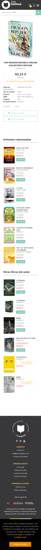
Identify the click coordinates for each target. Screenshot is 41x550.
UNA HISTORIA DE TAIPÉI (25, 338)
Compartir (7, 106)
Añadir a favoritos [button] (17, 113)
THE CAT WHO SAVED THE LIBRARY (24, 249)
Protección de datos (20, 476)
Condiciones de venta (20, 473)
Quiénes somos (21, 487)
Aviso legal (20, 467)
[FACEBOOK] (16, 440)
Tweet (16, 106)
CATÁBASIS (20, 301)
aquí (20, 534)
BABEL (18, 318)
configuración (20, 537)
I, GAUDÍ (19, 188)
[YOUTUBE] (24, 440)
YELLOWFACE (21, 357)
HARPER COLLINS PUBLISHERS (17, 88)
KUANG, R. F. (20, 68)
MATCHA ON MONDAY (24, 168)
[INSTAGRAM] (20, 440)
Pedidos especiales (20, 490)
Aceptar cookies (20, 544)
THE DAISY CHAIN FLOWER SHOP (23, 209)
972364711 (20, 450)
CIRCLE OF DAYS (22, 148)
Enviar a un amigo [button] (17, 119)
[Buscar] (38, 12)
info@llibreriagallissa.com (20, 454)
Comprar (20, 160)
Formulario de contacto (20, 457)
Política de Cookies (20, 470)
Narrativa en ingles (24, 94)
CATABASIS (20, 280)
